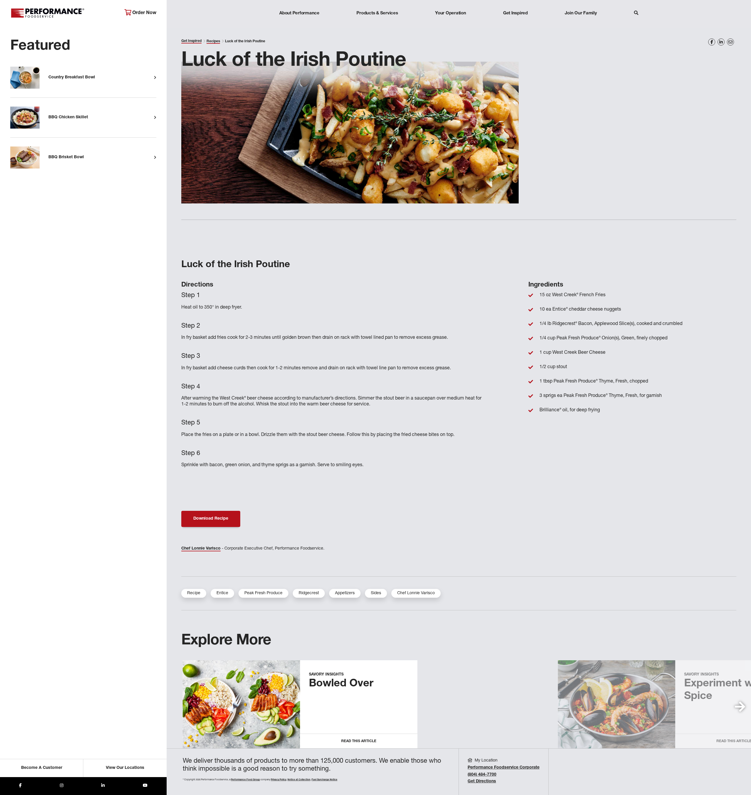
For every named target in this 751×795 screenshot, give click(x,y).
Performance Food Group (245, 780)
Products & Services (377, 13)
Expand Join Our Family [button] (580, 25)
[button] (740, 706)
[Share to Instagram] (61, 786)
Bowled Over (341, 684)
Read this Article (358, 741)
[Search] (636, 13)
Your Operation (450, 13)
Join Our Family (581, 13)
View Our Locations (125, 768)
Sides (376, 593)
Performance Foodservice (63, 13)
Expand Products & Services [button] (377, 25)
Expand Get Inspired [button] (515, 25)
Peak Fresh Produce (263, 593)
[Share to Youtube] (145, 786)
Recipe (193, 593)
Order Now (143, 13)
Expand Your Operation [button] (450, 25)
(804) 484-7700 (482, 775)
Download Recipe (210, 519)
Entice (222, 593)
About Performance (299, 13)
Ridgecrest (309, 593)
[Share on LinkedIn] (721, 42)
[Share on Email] (730, 42)
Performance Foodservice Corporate (503, 768)
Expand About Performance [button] (299, 25)
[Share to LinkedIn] (103, 786)
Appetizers (345, 593)
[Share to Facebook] (20, 786)
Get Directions (482, 781)
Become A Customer (41, 768)
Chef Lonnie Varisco (201, 549)
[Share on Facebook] (711, 42)
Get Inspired (515, 13)
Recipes (213, 41)
